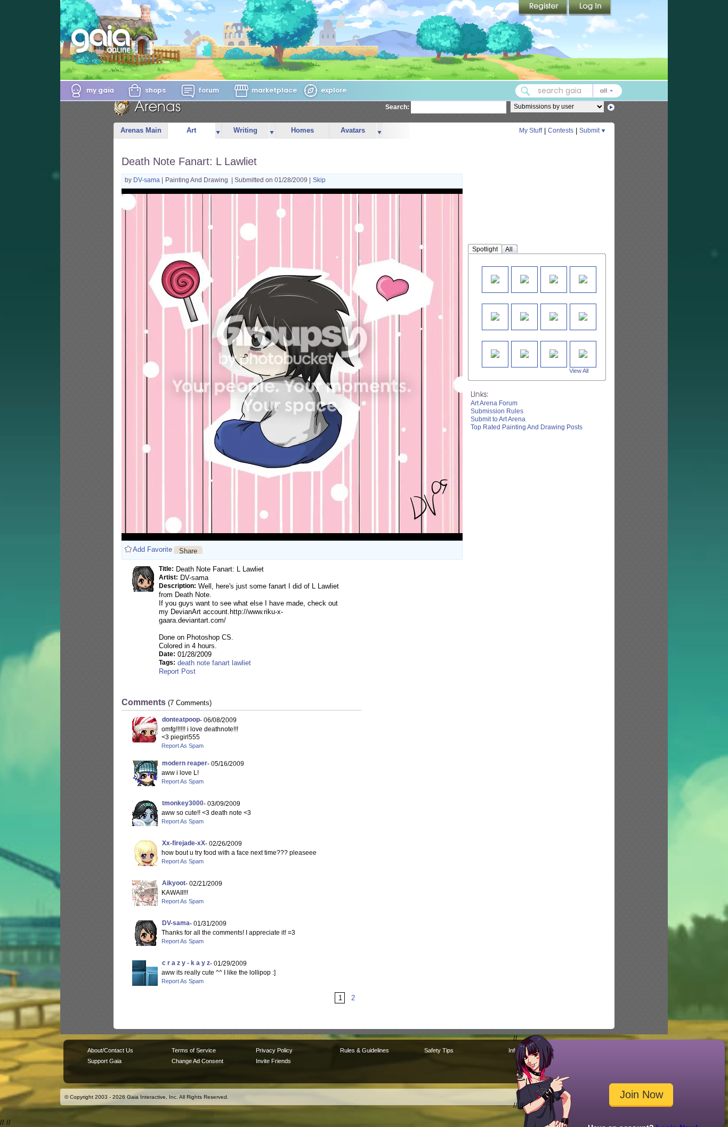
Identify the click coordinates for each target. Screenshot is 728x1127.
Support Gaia (104, 1061)
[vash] (495, 278)
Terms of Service (194, 1050)
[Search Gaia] (525, 91)
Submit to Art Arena (498, 419)
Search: (397, 107)
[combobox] (568, 90)
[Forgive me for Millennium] (495, 316)
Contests (560, 130)
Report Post (177, 671)
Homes (302, 130)
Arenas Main (140, 130)
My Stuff (530, 130)
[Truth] (524, 316)
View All (578, 371)
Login (590, 8)
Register (544, 8)
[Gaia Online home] (103, 39)
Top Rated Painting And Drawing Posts (527, 427)
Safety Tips (439, 1050)
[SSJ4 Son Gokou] (553, 353)
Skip (319, 180)
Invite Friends (273, 1061)
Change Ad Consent (197, 1061)
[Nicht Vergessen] (553, 316)
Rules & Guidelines (364, 1050)
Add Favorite (152, 549)
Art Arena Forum (494, 403)
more (218, 130)
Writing (245, 130)
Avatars (353, 130)
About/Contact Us (110, 1050)
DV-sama (147, 180)
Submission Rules (497, 411)
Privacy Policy (274, 1050)
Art (191, 130)
